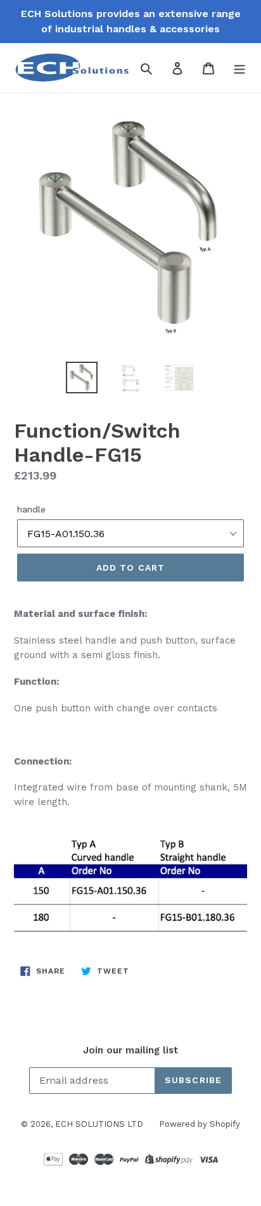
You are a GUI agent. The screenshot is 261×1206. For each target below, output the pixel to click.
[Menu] (239, 68)
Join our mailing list (130, 1050)
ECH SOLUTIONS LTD (99, 1124)
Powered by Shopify (199, 1124)
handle (31, 509)
